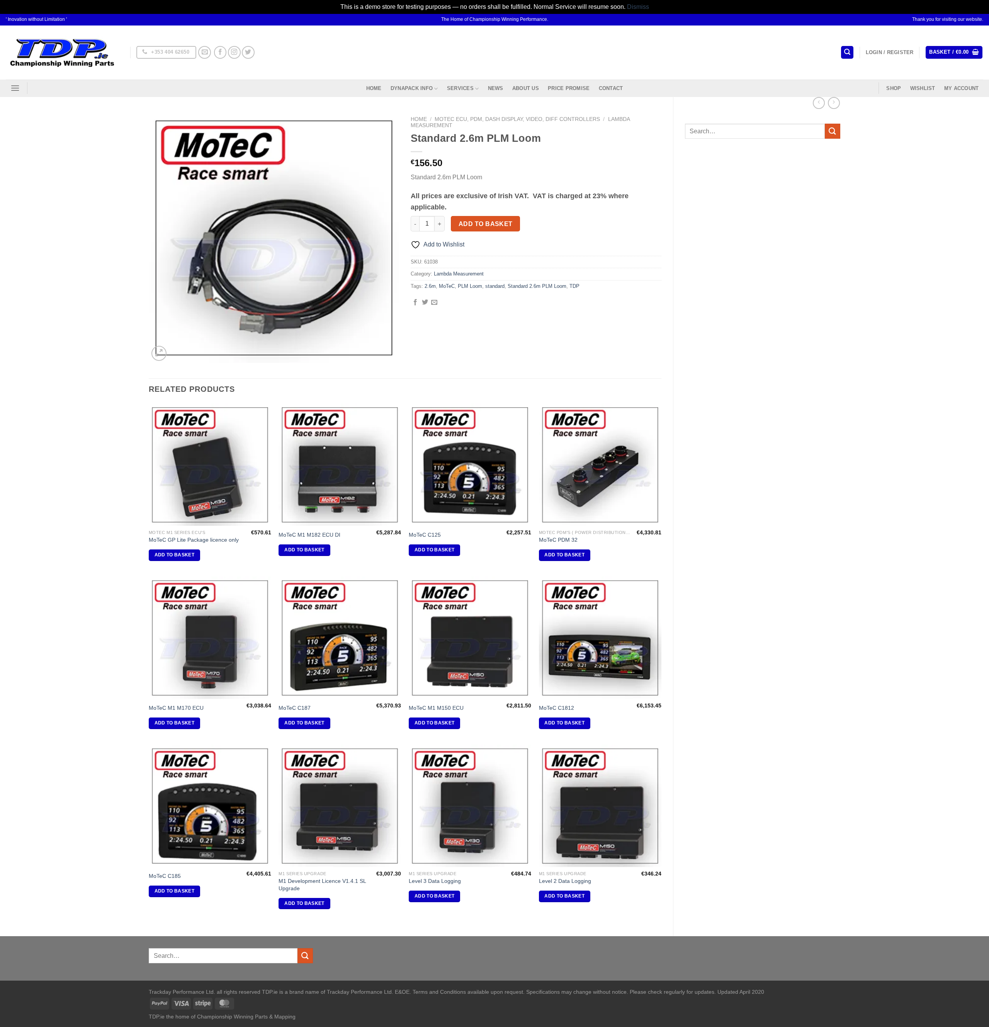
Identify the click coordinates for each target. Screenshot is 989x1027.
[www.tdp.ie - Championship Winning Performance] (62, 52)
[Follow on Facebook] (220, 52)
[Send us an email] (204, 52)
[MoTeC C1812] (600, 637)
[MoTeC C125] (470, 464)
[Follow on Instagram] (234, 52)
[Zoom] (159, 353)
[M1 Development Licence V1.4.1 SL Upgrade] (340, 806)
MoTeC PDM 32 (558, 540)
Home (374, 88)
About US (525, 88)
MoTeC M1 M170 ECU (176, 708)
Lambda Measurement (459, 274)
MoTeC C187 (295, 708)
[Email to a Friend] (434, 302)
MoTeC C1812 (556, 708)
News (495, 88)
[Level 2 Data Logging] (600, 806)
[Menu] (15, 88)
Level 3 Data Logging (435, 881)
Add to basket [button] (175, 555)
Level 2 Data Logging (565, 881)
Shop (893, 88)
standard (495, 286)
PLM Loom (470, 286)
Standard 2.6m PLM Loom (537, 286)
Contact (611, 88)
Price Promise (569, 88)
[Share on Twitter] (425, 302)
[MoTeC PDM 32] (600, 464)
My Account (961, 88)
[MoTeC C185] (210, 806)
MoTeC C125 (425, 535)
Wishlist (922, 88)
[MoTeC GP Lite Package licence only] (210, 464)
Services (460, 88)
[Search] (847, 52)
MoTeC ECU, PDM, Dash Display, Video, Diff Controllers (517, 119)
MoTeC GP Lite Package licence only (194, 540)
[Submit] (832, 131)
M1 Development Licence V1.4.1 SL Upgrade (322, 884)
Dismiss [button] (638, 6)
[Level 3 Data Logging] (470, 806)
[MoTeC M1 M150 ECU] (470, 637)
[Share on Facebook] (415, 302)
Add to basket (486, 224)
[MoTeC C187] (340, 637)
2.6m (430, 286)
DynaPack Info (412, 88)
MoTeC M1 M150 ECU (436, 708)
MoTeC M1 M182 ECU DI (309, 535)
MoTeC (447, 286)
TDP (574, 286)
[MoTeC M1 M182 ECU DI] (340, 464)
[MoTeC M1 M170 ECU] (210, 637)
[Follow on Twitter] (248, 52)
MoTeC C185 (165, 876)
